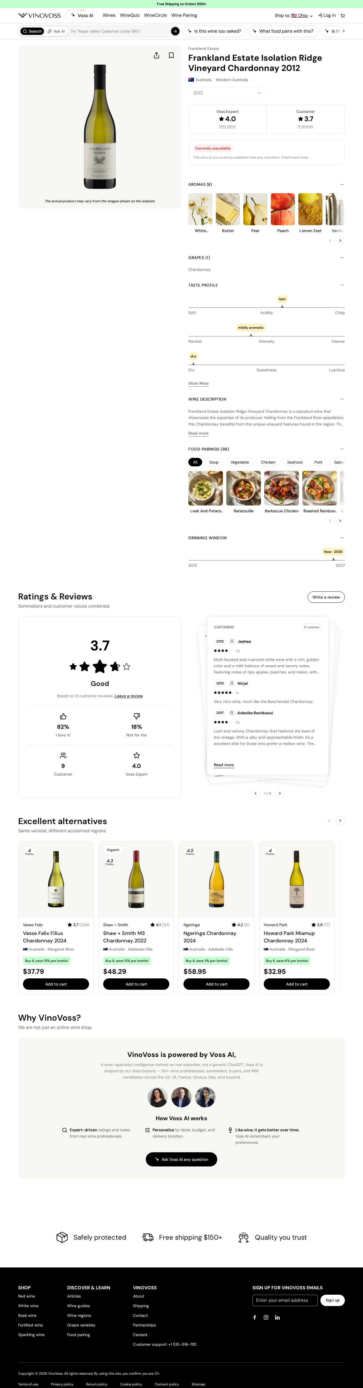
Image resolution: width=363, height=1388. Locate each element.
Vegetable (240, 462)
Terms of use (28, 1384)
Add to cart (56, 984)
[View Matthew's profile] (181, 1097)
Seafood (295, 462)
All (195, 462)
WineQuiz (130, 15)
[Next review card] (279, 793)
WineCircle (155, 15)
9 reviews (305, 126)
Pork (318, 462)
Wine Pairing (184, 15)
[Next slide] (340, 240)
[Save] (171, 55)
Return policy (96, 1384)
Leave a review (129, 695)
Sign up (333, 1300)
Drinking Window (207, 537)
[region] (262, 31)
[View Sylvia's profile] (205, 1097)
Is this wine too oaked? (217, 31)
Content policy (167, 1384)
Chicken (268, 462)
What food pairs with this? (286, 31)
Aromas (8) (200, 184)
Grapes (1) (199, 257)
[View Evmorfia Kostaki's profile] (157, 1097)
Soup (214, 462)
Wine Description (207, 399)
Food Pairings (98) (208, 449)
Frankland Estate (203, 48)
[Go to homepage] (39, 15)
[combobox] (227, 93)
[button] (99, 31)
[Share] (156, 55)
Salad (339, 462)
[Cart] (342, 15)
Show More (198, 383)
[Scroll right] (343, 31)
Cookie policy (131, 1384)
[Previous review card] (255, 793)
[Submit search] (175, 31)
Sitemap (198, 1384)
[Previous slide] (330, 240)
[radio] (32, 31)
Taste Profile (203, 285)
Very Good (227, 126)
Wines (109, 15)
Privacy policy (62, 1384)
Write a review (326, 597)
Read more (198, 433)
